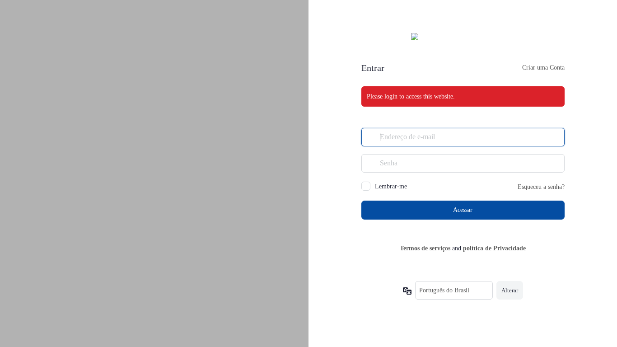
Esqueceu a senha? (541, 186)
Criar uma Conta (543, 67)
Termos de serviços (425, 248)
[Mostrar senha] (556, 163)
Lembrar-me (391, 186)
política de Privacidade (494, 248)
